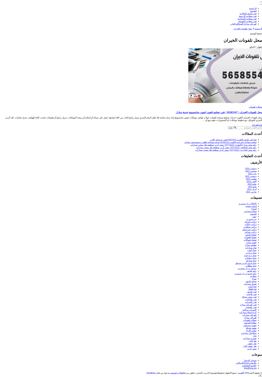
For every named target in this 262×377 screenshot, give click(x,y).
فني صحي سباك (249, 297)
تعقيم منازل (251, 242)
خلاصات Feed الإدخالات (246, 363)
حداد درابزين (251, 253)
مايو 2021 (252, 186)
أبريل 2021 (252, 189)
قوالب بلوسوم (176, 373)
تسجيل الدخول (250, 360)
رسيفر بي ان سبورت (247, 268)
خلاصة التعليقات (249, 365)
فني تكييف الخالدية (248, 13)
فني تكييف (252, 292)
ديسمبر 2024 (251, 168)
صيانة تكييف (251, 281)
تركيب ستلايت (250, 227)
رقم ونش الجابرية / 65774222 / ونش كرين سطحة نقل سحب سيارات (226, 150)
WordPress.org (250, 368)
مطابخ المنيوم (250, 323)
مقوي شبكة (251, 328)
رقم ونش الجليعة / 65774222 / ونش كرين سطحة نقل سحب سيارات (226, 147)
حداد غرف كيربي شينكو (246, 263)
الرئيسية (253, 8)
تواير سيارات (251, 248)
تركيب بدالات (251, 224)
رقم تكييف (252, 271)
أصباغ (254, 209)
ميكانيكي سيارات (249, 333)
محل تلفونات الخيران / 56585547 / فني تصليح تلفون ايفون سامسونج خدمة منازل (219, 112)
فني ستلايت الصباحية (247, 19)
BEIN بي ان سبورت (248, 203)
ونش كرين (252, 349)
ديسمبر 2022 (251, 176)
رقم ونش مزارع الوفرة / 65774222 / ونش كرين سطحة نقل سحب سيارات (223, 145)
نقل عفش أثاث (250, 346)
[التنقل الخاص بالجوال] (261, 1)
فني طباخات (251, 299)
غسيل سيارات (250, 284)
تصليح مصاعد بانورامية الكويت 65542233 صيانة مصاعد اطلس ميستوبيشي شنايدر (220, 142)
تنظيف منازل (251, 245)
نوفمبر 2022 (251, 179)
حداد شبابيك (251, 260)
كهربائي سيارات (249, 315)
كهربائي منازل (250, 317)
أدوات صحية (251, 206)
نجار (255, 336)
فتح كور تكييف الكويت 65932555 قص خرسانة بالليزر (233, 140)
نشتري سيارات (250, 338)
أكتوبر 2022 (251, 181)
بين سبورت (251, 219)
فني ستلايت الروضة (248, 16)
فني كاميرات (251, 302)
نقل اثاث (253, 341)
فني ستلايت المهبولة (247, 21)
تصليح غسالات (250, 240)
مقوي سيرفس (250, 325)
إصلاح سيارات (250, 211)
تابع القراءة (257, 125)
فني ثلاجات (251, 294)
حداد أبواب (252, 250)
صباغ (254, 279)
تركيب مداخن (250, 232)
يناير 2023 (252, 173)
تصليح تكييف (251, 235)
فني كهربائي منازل (248, 305)
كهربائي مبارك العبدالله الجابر (243, 24)
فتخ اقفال (252, 289)
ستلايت (253, 276)
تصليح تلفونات (250, 237)
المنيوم (253, 214)
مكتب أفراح (251, 330)
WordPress (151, 373)
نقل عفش (252, 343)
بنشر (254, 216)
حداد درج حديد (250, 255)
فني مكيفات (251, 307)
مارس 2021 (251, 192)
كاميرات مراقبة (249, 310)
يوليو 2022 (252, 184)
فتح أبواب (252, 286)
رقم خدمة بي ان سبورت (246, 273)
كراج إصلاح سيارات (248, 312)
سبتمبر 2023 (251, 171)
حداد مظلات (251, 266)
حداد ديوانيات (251, 258)
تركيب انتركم (251, 222)
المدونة (253, 11)
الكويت (241, 373)
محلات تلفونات (255, 107)
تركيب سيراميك (249, 229)
